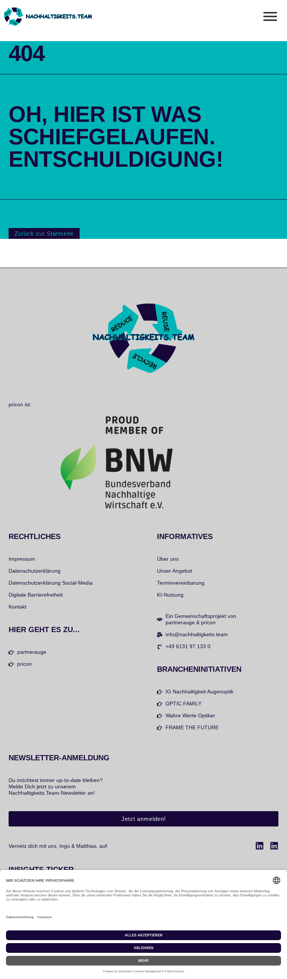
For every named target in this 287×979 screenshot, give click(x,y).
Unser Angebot (174, 571)
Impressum (22, 559)
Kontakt (18, 607)
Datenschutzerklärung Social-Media (51, 583)
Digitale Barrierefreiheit (36, 595)
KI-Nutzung (170, 595)
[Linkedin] (259, 845)
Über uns (168, 559)
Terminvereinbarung (180, 583)
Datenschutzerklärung (35, 571)
